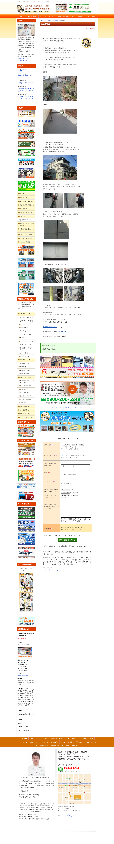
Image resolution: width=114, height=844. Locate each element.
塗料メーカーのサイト (26, 413)
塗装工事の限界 (24, 373)
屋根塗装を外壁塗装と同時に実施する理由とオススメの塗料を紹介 (26, 90)
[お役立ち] (26, 113)
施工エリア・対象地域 (26, 201)
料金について (79, 16)
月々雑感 (56, 20)
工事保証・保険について (27, 212)
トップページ (22, 16)
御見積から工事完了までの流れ (66, 16)
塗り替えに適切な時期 (26, 317)
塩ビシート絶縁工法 (25, 399)
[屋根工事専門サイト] (26, 430)
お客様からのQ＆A (34, 742)
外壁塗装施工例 (54, 745)
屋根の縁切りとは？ (25, 367)
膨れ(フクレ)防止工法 (26, 396)
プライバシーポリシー (26, 417)
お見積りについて (32, 16)
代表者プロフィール (25, 220)
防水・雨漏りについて (26, 377)
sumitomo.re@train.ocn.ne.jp (50, 570)
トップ (42, 20)
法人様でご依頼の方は (26, 238)
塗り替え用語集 (24, 410)
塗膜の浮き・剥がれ (25, 344)
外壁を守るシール (25, 337)
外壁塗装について (25, 314)
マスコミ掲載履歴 (25, 242)
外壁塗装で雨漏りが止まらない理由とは (27, 381)
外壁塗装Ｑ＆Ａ (24, 356)
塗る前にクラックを (25, 331)
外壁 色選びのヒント (26, 324)
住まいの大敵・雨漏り (26, 386)
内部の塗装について (25, 406)
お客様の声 (52, 16)
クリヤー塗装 (24, 353)
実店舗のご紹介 (24, 197)
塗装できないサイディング (27, 348)
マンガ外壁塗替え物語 (66, 742)
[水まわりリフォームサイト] (26, 449)
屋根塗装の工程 (24, 363)
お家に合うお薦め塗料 (26, 321)
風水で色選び (24, 327)
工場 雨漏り (24, 402)
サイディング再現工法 (26, 341)
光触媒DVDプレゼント (50, 327)
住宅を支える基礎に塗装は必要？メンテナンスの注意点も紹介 (26, 98)
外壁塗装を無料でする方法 (27, 229)
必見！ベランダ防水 (25, 392)
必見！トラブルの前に (26, 334)
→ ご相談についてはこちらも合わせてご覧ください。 (67, 407)
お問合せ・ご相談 (90, 16)
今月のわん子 (45, 742)
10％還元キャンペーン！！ (25, 71)
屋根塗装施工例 (65, 745)
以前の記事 (62, 332)
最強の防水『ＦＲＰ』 (26, 389)
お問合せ (84, 738)
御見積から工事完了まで (27, 205)
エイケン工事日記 (22, 742)
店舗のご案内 (54, 742)
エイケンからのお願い (26, 234)
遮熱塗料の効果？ (25, 370)
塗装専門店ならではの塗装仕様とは (27, 224)
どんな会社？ (43, 16)
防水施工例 (75, 745)
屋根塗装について (25, 360)
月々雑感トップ (49, 20)
